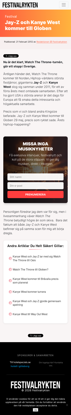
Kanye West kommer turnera (29, 292)
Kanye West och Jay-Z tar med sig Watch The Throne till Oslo (37, 258)
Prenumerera (35, 194)
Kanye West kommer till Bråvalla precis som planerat (35, 280)
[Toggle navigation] (63, 4)
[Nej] (67, 405)
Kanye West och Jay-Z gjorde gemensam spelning (37, 303)
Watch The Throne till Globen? (30, 269)
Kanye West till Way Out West (30, 314)
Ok (35, 410)
